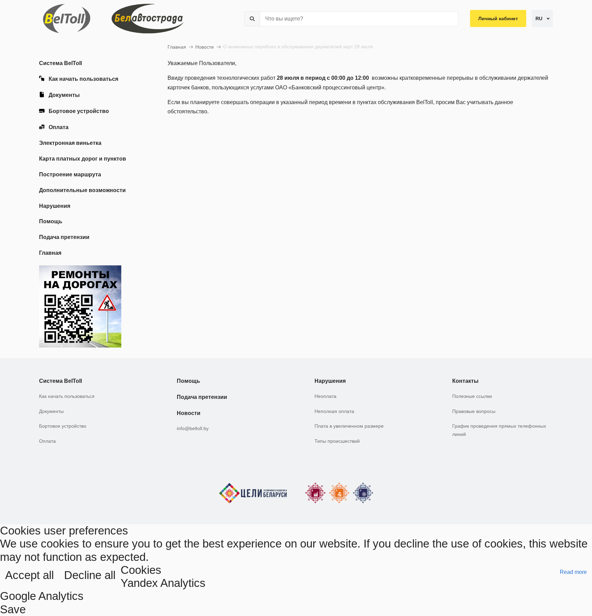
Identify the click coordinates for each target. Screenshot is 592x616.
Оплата (59, 127)
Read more (573, 572)
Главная (50, 253)
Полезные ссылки (472, 396)
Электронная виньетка (70, 143)
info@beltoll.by (193, 428)
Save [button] (13, 609)
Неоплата (325, 396)
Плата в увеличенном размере (349, 426)
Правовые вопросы (473, 411)
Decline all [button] (89, 575)
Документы (64, 95)
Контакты (465, 381)
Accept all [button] (29, 575)
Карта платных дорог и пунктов (82, 159)
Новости (204, 47)
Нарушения (54, 206)
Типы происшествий (337, 441)
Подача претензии (64, 237)
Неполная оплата (334, 411)
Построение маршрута (70, 174)
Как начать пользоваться (83, 79)
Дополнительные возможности (82, 190)
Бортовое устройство (79, 111)
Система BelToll (60, 63)
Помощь (50, 221)
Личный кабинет (498, 18)
